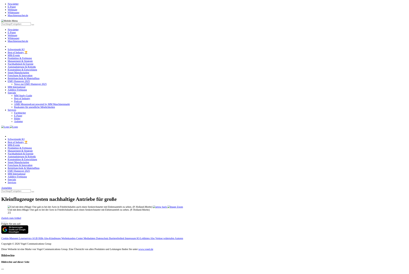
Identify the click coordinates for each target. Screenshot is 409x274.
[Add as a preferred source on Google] (14, 233)
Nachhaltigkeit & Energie (20, 64)
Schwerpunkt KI (16, 49)
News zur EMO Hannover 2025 (30, 84)
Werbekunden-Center (72, 238)
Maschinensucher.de (18, 41)
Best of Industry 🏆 (18, 52)
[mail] (6, 221)
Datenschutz (102, 238)
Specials (12, 92)
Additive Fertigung (17, 89)
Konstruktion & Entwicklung (22, 69)
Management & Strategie (20, 61)
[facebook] (1, 221)
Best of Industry (22, 98)
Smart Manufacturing (18, 72)
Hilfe (41, 238)
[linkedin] (5, 221)
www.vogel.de (145, 249)
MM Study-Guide (23, 95)
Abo (152, 238)
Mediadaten (90, 238)
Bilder (17, 118)
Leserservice (25, 238)
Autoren (179, 238)
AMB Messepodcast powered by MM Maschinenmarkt (42, 104)
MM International (16, 87)
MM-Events (14, 55)
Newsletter (13, 29)
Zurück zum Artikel (11, 218)
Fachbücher (20, 112)
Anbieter (18, 121)
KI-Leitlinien (143, 238)
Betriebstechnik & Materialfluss (23, 78)
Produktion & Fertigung (20, 58)
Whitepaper (13, 38)
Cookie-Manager (10, 238)
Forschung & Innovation (20, 75)
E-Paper (12, 32)
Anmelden (6, 187)
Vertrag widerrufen (165, 238)
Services (12, 110)
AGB (35, 238)
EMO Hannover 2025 (19, 81)
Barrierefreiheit (117, 238)
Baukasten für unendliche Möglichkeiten (34, 107)
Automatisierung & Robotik (22, 66)
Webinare (12, 35)
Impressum (131, 238)
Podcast (18, 101)
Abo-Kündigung (52, 238)
